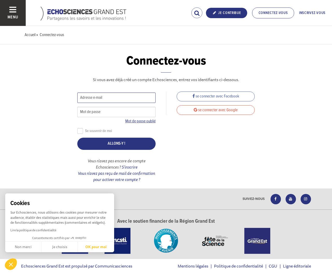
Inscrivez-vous (312, 13)
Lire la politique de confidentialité (33, 230)
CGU (273, 266)
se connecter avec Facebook (217, 96)
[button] (11, 264)
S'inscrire (129, 167)
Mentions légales (193, 266)
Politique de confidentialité (238, 266)
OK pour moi (96, 247)
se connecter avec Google (217, 110)
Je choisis (59, 247)
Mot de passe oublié (140, 121)
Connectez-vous (273, 13)
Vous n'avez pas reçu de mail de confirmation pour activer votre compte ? (116, 176)
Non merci (23, 247)
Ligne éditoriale (297, 266)
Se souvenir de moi (98, 131)
